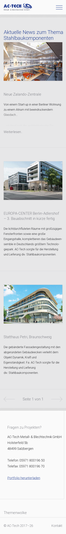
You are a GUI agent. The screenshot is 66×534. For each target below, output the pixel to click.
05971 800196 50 (32, 460)
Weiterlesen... (13, 132)
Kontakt (56, 526)
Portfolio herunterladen (23, 478)
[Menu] (59, 8)
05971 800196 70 (32, 466)
